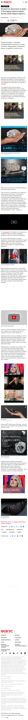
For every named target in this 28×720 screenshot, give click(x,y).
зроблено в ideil (5, 717)
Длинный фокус (6, 639)
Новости (3, 635)
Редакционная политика (5, 650)
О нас (2, 642)
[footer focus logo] (7, 631)
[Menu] (2, 2)
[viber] (17, 653)
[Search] (26, 2)
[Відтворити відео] (14, 256)
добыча (4, 532)
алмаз (19, 532)
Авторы (17, 639)
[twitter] (6, 653)
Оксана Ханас (4, 17)
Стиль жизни (5, 6)
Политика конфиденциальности (9, 715)
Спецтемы (18, 637)
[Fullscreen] (25, 127)
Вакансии (18, 642)
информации (6, 232)
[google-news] (21, 653)
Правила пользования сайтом (5, 646)
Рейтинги (4, 637)
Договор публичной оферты (21, 645)
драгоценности (10, 529)
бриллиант (20, 529)
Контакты (21, 715)
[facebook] (2, 653)
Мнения (17, 635)
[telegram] (9, 653)
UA (23, 2)
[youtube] (13, 653)
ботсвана (12, 532)
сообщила (6, 82)
